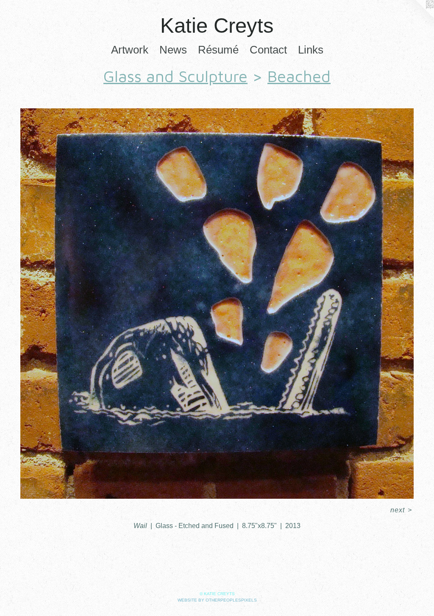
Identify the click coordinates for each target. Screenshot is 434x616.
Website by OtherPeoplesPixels (217, 600)
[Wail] (217, 303)
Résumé (218, 49)
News (173, 49)
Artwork (129, 49)
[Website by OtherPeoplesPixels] (417, 17)
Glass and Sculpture (175, 75)
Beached (299, 75)
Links (310, 49)
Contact (268, 49)
